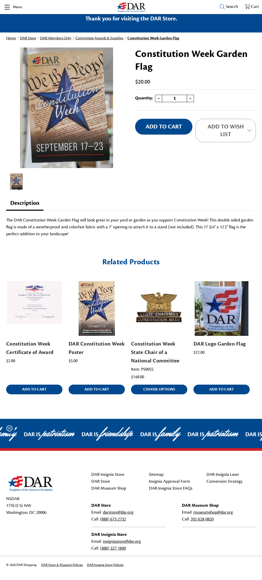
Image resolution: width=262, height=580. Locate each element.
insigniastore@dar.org (122, 541)
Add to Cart (34, 389)
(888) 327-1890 (113, 548)
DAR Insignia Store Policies (105, 565)
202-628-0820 (202, 519)
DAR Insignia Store (107, 474)
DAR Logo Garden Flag (219, 343)
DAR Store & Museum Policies (62, 565)
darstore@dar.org (118, 512)
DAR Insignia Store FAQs (170, 488)
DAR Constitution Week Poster (97, 348)
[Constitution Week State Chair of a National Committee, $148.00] (159, 308)
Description (24, 203)
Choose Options (159, 389)
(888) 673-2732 (113, 519)
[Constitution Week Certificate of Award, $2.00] (34, 308)
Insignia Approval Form (169, 481)
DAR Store (100, 481)
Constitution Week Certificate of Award (29, 348)
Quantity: (144, 98)
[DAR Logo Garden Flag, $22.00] (221, 308)
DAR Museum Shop (108, 488)
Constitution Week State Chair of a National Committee (155, 352)
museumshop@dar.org (213, 512)
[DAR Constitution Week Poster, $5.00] (96, 308)
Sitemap (156, 474)
